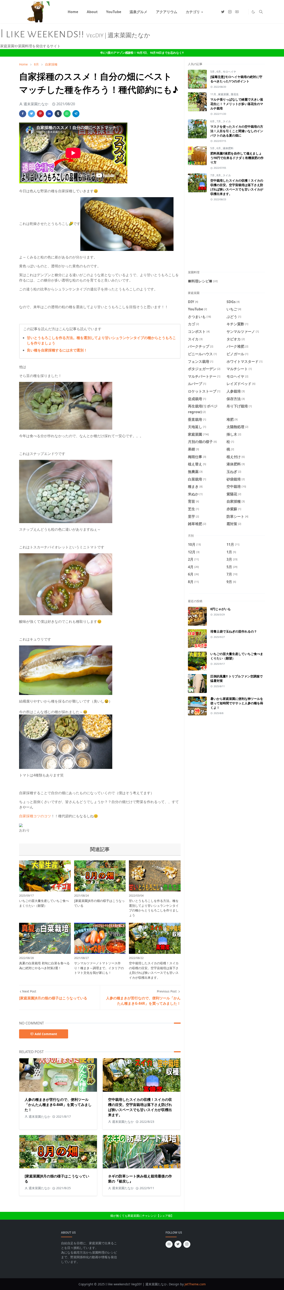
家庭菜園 (223, 94)
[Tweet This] (31, 113)
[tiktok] (244, 11)
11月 (213, 94)
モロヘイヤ (229, 71)
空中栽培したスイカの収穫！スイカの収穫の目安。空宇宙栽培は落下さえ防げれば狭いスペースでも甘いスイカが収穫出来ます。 (140, 1107)
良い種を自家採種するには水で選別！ (57, 350)
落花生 (235, 94)
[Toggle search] (261, 12)
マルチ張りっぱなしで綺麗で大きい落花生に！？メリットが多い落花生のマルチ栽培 (236, 103)
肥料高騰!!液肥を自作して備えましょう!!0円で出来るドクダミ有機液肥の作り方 (237, 157)
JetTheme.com (195, 1284)
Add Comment (46, 1034)
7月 (219, 121)
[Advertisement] (236, 238)
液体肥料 (228, 148)
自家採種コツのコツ (35, 816)
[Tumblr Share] (58, 113)
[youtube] (237, 11)
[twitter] (222, 11)
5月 (212, 71)
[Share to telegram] (75, 113)
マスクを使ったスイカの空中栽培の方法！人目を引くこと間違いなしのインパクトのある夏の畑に (236, 130)
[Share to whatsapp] (67, 113)
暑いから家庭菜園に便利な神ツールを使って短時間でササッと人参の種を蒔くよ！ (236, 703)
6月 (219, 71)
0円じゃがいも (220, 609)
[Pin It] (40, 113)
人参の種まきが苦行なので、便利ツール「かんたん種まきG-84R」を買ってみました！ (58, 1104)
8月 (219, 175)
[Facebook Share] (22, 113)
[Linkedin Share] (49, 113)
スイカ (227, 121)
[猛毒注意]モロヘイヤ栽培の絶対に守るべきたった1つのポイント (236, 79)
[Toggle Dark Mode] (253, 12)
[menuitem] (72, 12)
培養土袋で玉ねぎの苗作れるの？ (233, 631)
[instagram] (229, 11)
